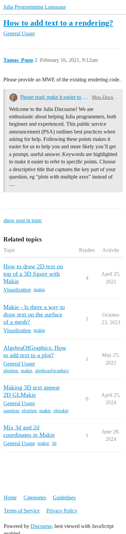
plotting (10, 370)
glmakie (61, 410)
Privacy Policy (61, 510)
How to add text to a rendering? (58, 22)
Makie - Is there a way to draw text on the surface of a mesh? (34, 314)
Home (10, 497)
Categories (35, 497)
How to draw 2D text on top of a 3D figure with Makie (33, 273)
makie (39, 289)
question (11, 410)
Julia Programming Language (34, 7)
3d (54, 443)
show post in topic (22, 220)
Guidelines (64, 497)
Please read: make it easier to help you (54, 97)
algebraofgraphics (52, 370)
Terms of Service (22, 510)
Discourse (41, 526)
